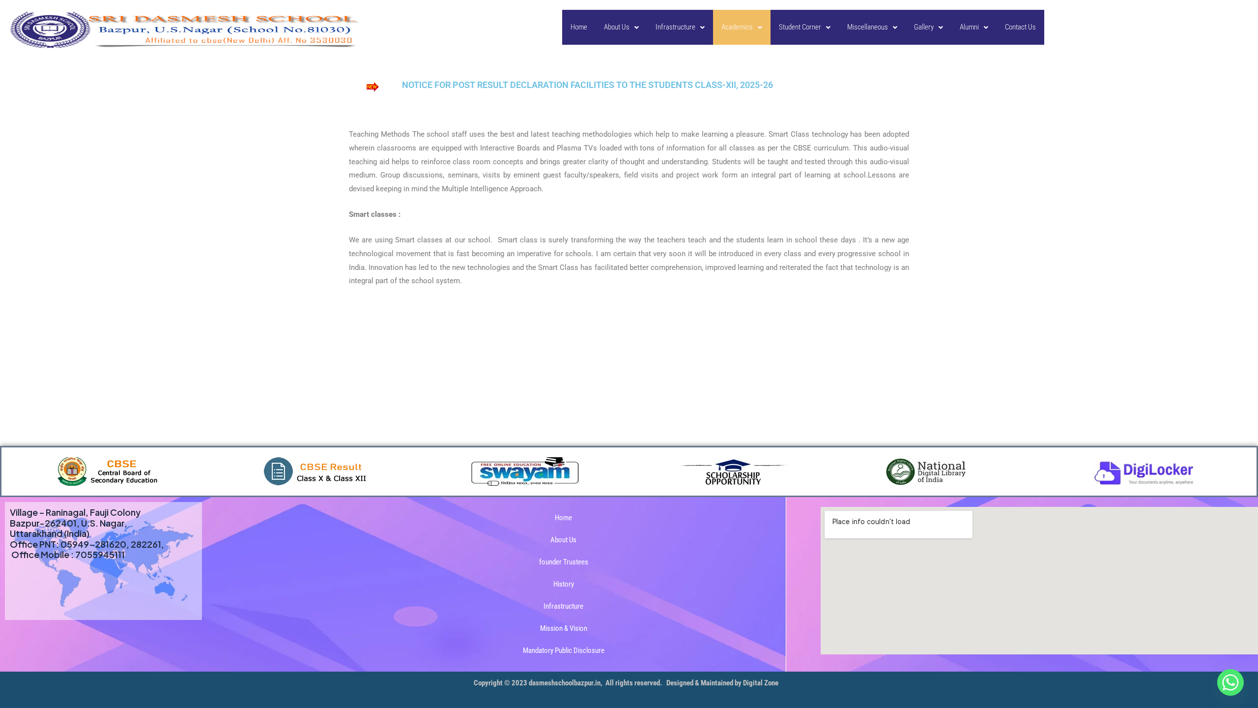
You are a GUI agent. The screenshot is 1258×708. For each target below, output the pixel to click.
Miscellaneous (867, 27)
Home (579, 27)
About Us (616, 27)
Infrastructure (675, 27)
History (563, 584)
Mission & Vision (563, 628)
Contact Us (1020, 27)
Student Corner (800, 27)
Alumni (969, 27)
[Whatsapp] (1230, 682)
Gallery (924, 27)
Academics (737, 27)
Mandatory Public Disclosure (563, 650)
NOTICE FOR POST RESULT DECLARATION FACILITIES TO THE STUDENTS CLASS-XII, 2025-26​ (587, 85)
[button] (621, 27)
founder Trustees (563, 562)
